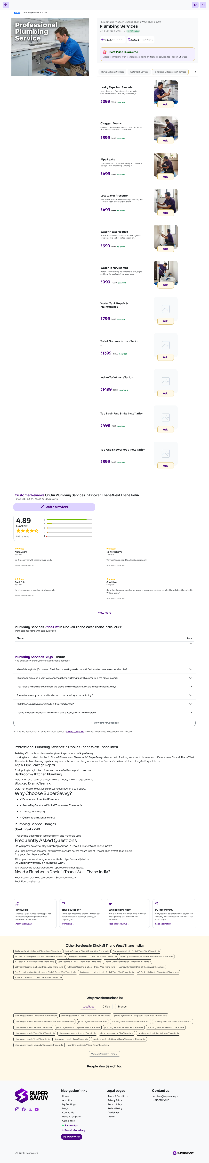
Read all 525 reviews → (119, 924)
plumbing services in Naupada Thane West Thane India (39, 1045)
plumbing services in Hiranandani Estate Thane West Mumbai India (44, 1021)
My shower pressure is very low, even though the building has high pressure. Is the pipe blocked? (67, 677)
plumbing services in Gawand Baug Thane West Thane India (119, 1039)
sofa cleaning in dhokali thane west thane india (79, 961)
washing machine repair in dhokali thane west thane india (146, 956)
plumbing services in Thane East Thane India (123, 1027)
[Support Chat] (203, 5)
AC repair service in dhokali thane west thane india (38, 951)
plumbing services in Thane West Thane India (35, 1033)
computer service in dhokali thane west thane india (136, 951)
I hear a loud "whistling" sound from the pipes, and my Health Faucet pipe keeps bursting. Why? (66, 686)
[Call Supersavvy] (195, 5)
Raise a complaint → (164, 924)
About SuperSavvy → (25, 924)
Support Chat (73, 1136)
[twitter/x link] (31, 1110)
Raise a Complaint (71, 1116)
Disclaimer (113, 1112)
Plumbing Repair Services (112, 72)
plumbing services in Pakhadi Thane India (165, 1027)
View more (104, 612)
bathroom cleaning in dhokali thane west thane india (39, 967)
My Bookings (69, 1104)
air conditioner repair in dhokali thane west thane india (40, 956)
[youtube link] (38, 1110)
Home (17, 12)
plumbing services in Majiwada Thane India (130, 1021)
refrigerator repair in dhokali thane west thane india (93, 956)
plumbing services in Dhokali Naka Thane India (158, 1033)
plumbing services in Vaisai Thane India (32, 1039)
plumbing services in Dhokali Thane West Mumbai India (85, 1015)
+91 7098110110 (161, 1100)
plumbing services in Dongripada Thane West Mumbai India (140, 1015)
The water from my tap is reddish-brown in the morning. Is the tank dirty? (55, 695)
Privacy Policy (115, 1100)
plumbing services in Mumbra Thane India (33, 1027)
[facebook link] (25, 1110)
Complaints (68, 1120)
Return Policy (115, 1104)
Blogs (65, 1108)
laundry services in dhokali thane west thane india (141, 967)
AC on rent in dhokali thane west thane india (157, 972)
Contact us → (68, 924)
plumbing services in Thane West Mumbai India (36, 1015)
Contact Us (68, 1112)
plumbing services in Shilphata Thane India (173, 1021)
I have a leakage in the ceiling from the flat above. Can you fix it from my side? (56, 712)
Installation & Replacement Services (170, 72)
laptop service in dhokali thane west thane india (87, 951)
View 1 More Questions (106, 722)
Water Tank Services (139, 72)
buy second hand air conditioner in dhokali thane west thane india (45, 972)
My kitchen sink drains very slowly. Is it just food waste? (45, 703)
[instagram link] (18, 1110)
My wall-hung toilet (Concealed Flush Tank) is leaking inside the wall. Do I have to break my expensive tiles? (72, 669)
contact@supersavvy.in (165, 1096)
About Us (67, 1100)
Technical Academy (75, 1130)
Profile (111, 1116)
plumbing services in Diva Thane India (116, 1033)
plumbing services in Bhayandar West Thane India (78, 1027)
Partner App (71, 1125)
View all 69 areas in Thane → (104, 1054)
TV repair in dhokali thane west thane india (34, 961)
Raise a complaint (75, 731)
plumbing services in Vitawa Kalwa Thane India (88, 1045)
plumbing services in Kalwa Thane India (71, 1039)
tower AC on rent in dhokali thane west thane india (38, 977)
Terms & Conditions (118, 1096)
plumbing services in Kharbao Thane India (77, 1033)
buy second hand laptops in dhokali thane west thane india (107, 972)
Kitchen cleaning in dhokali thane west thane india (127, 961)
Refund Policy (115, 1108)
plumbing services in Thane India (92, 1021)
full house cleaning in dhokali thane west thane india (91, 967)
